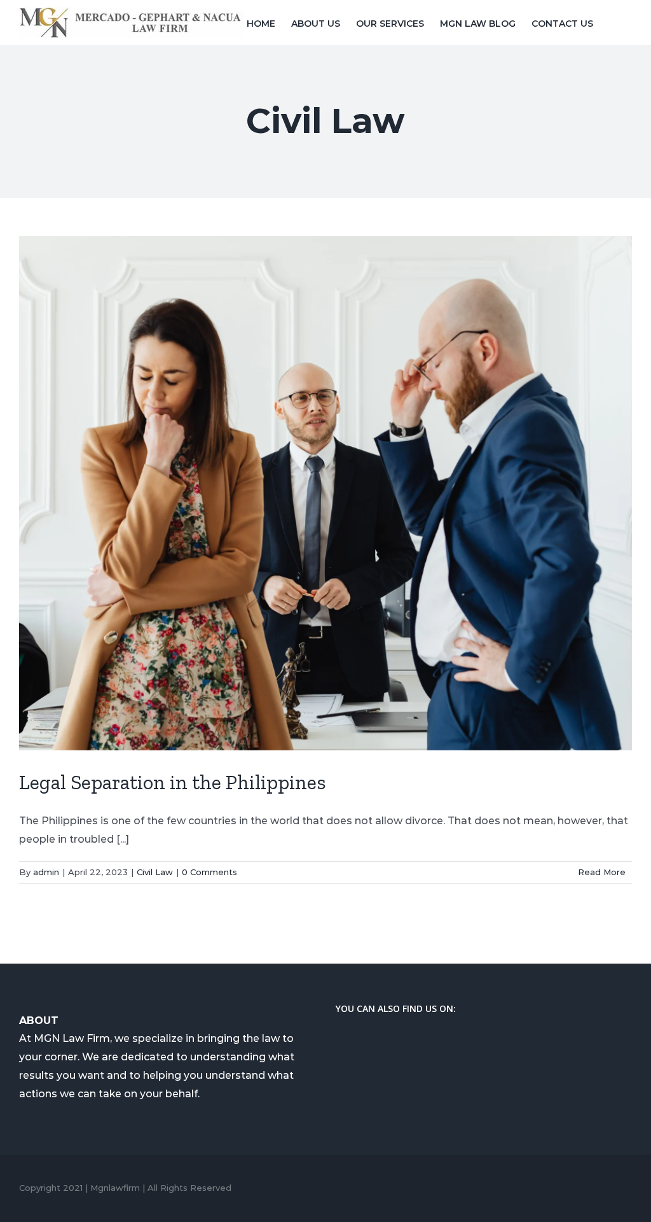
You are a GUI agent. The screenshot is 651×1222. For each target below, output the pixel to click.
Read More (602, 872)
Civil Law (155, 872)
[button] (612, 22)
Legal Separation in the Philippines (172, 782)
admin (46, 872)
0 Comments (209, 872)
